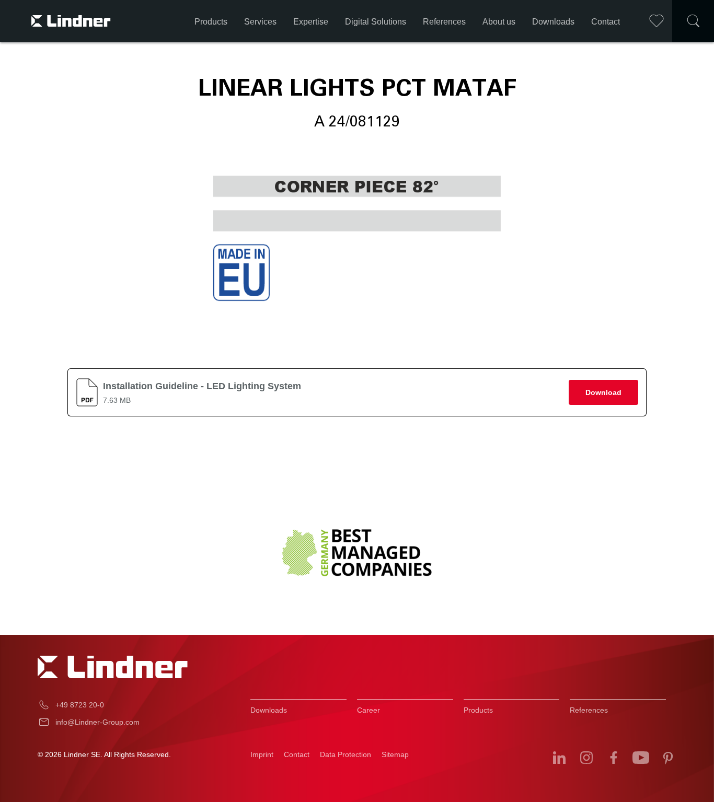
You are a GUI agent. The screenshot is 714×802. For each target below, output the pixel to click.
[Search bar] (693, 21)
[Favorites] (656, 21)
